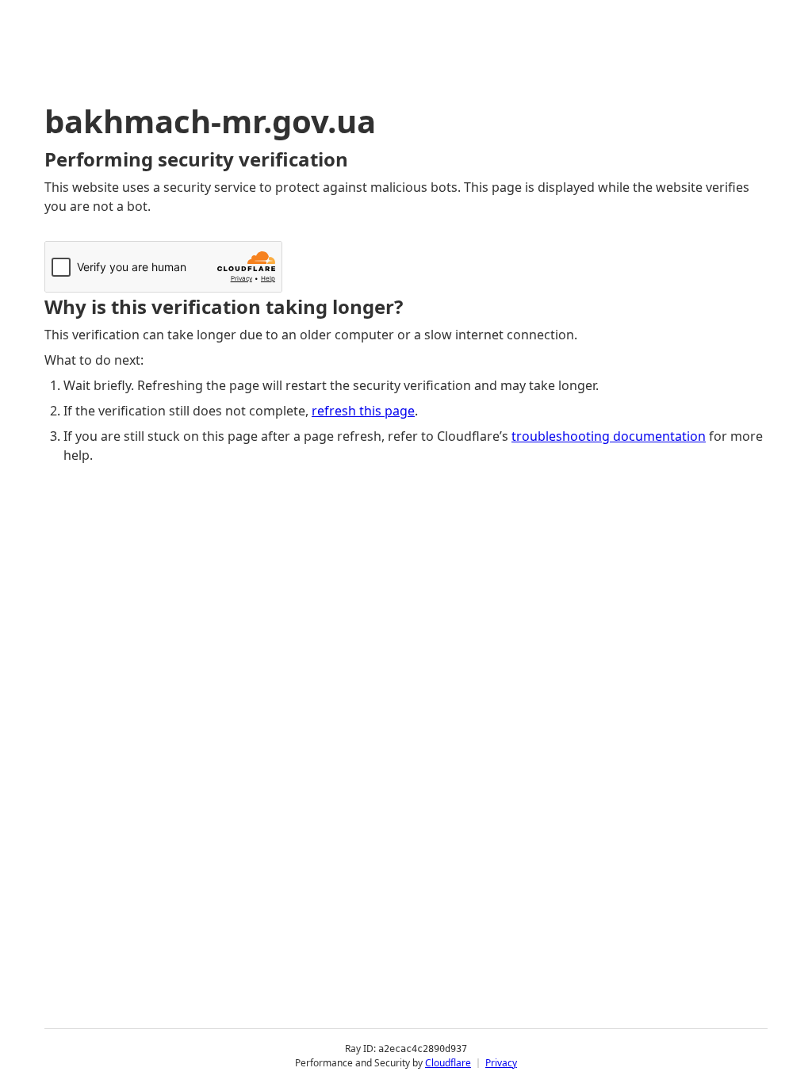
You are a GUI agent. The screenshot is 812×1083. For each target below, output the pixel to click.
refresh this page (363, 410)
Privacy (501, 1063)
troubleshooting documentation (608, 436)
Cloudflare (448, 1063)
